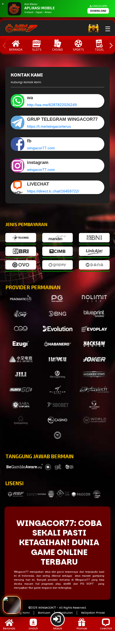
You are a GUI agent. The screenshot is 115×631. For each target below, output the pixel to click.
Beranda (15, 49)
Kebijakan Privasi (93, 613)
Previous (3, 46)
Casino (57, 49)
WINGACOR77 (47, 608)
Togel (99, 49)
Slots (36, 49)
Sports (78, 49)
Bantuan (44, 613)
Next (109, 46)
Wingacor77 (82, 579)
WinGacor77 (45, 523)
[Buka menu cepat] (12, 605)
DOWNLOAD (98, 10)
